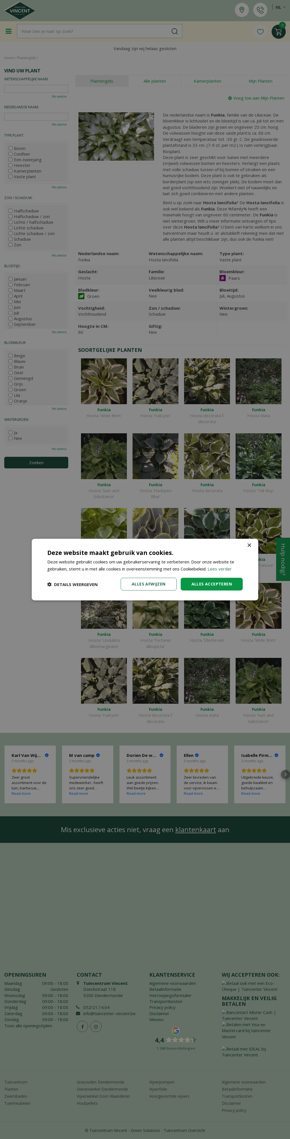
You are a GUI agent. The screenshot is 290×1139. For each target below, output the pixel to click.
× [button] (249, 545)
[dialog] (145, 569)
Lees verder (220, 568)
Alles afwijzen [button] (149, 584)
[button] (72, 584)
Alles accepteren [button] (211, 584)
